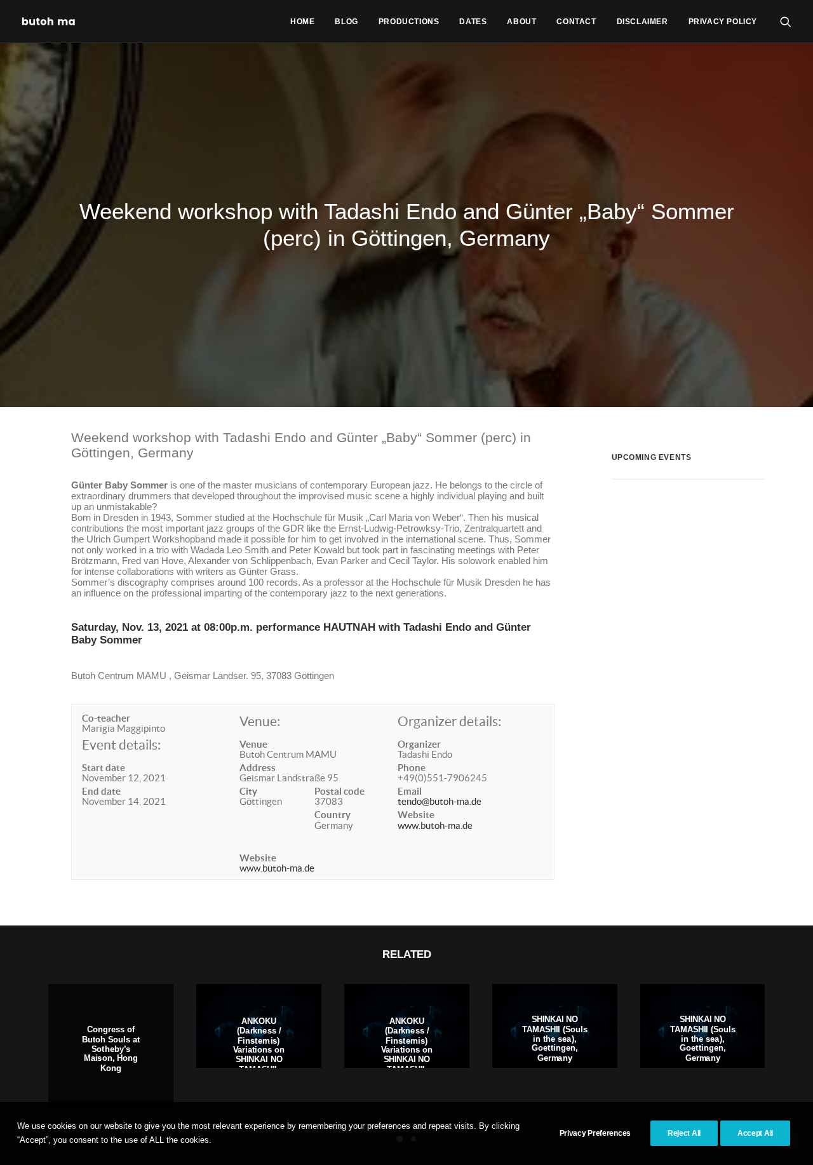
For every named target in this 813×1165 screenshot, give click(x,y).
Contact (576, 21)
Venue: (259, 721)
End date (101, 791)
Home (302, 21)
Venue (253, 744)
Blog (346, 21)
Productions (409, 21)
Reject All (684, 1133)
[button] (785, 21)
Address (257, 767)
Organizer (419, 744)
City (248, 791)
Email (410, 791)
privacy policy (723, 21)
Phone (412, 767)
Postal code (339, 791)
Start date (103, 767)
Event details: (121, 744)
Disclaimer (642, 21)
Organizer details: (449, 721)
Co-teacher (106, 718)
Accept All (755, 1133)
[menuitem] (302, 21)
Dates (473, 21)
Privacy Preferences (595, 1133)
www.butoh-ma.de (276, 868)
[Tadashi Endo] (49, 21)
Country (332, 814)
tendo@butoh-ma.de (439, 801)
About (521, 21)
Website (257, 857)
